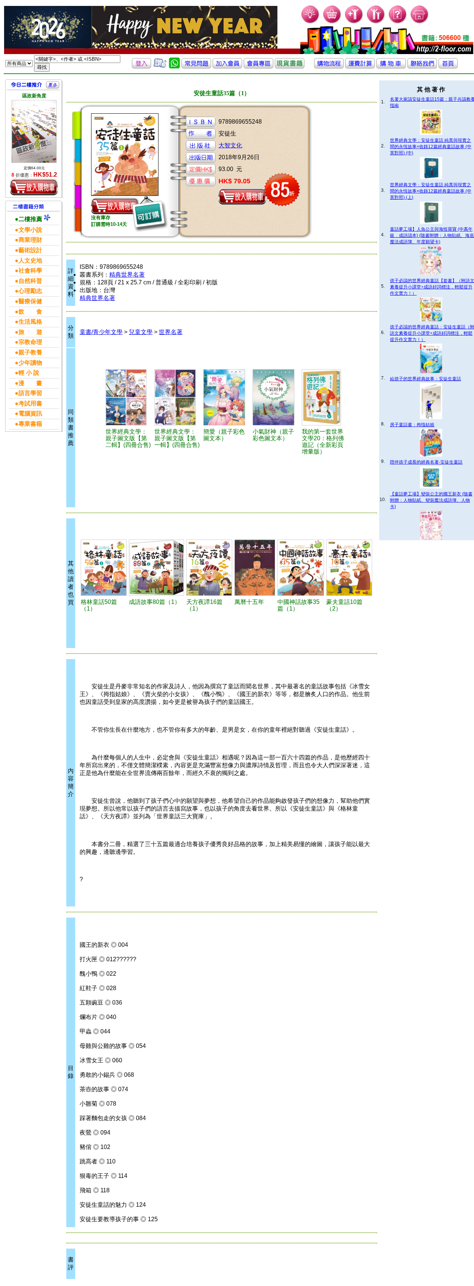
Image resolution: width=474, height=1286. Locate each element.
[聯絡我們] (422, 66)
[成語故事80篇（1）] (156, 568)
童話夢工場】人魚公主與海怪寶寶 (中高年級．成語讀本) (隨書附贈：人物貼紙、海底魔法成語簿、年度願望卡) (432, 235)
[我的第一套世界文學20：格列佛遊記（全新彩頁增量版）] (324, 397)
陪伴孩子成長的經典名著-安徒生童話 (426, 462)
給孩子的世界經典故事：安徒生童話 (425, 378)
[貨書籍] (289, 66)
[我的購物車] (332, 22)
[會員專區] (258, 66)
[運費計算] (360, 66)
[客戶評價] (160, 66)
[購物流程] (329, 66)
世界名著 (171, 332)
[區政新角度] (34, 131)
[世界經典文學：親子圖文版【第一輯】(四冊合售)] (177, 397)
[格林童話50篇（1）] (104, 568)
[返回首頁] (448, 66)
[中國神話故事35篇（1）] (300, 568)
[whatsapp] (174, 66)
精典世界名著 (127, 274)
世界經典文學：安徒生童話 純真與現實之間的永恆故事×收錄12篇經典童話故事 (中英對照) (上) (430, 191)
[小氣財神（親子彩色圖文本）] (276, 397)
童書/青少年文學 (101, 332)
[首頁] (420, 22)
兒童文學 (141, 332)
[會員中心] (376, 22)
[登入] (141, 66)
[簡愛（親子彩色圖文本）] (226, 397)
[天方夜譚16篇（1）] (209, 568)
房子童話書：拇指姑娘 (412, 424)
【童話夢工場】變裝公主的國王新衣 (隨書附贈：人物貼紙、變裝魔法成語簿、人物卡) (431, 500)
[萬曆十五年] (254, 568)
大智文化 (230, 145)
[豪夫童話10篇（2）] (349, 568)
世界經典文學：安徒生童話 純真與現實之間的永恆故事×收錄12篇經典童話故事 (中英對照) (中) (430, 147)
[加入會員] (354, 22)
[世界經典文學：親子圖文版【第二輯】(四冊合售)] (129, 397)
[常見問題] (398, 22)
